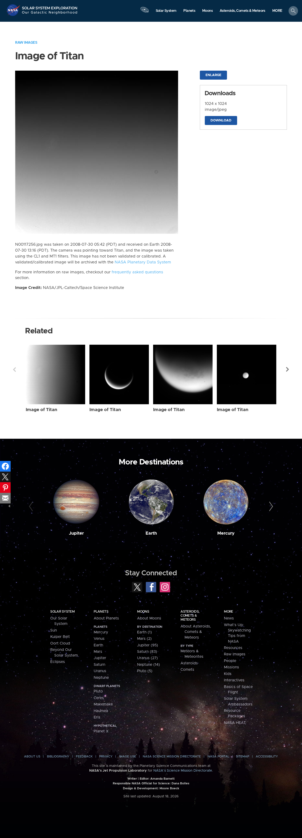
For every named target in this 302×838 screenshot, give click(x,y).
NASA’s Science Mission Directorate (182, 770)
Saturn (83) (147, 651)
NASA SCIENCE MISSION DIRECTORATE (172, 756)
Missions (231, 667)
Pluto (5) (144, 671)
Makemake (103, 704)
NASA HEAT (235, 723)
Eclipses (57, 662)
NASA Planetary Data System (143, 262)
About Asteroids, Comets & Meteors (195, 631)
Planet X (101, 731)
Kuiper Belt (60, 637)
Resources (233, 648)
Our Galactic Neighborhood (50, 13)
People (230, 661)
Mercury (226, 533)
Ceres (99, 698)
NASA (14, 10)
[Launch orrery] (144, 12)
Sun (53, 630)
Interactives (234, 680)
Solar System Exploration (50, 6)
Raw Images (26, 42)
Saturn (99, 664)
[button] (277, 11)
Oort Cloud (60, 643)
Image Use (127, 756)
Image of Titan (41, 410)
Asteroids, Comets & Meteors (189, 615)
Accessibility (267, 756)
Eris (97, 717)
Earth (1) (144, 632)
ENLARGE (213, 75)
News (229, 618)
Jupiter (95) (147, 645)
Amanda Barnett (162, 778)
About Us (32, 756)
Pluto (98, 691)
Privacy (106, 756)
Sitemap (242, 756)
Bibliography (58, 756)
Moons (143, 611)
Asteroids (189, 663)
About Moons (149, 618)
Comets (187, 669)
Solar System (62, 611)
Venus (99, 638)
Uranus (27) (147, 658)
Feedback (84, 756)
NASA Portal (218, 756)
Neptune (101, 677)
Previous (14, 369)
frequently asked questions (137, 272)
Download (220, 120)
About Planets (106, 618)
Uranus (100, 671)
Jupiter (76, 533)
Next (287, 369)
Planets (101, 611)
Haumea (101, 711)
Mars (98, 651)
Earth (151, 533)
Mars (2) (144, 638)
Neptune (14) (148, 664)
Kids (227, 674)
